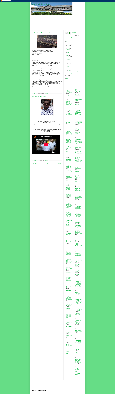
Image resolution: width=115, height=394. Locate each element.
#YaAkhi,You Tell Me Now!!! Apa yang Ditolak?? (78, 203)
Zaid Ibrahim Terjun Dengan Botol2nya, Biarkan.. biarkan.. (78, 215)
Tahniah (76, 148)
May (68, 52)
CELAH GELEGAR (78, 206)
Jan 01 (69, 70)
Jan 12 (69, 64)
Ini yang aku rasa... (78, 346)
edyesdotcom (68, 139)
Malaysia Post (68, 349)
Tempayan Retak (68, 194)
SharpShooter (68, 174)
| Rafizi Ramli (68, 131)
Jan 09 (69, 66)
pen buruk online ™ (69, 159)
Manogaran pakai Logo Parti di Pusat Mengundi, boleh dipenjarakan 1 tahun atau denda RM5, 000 (78, 209)
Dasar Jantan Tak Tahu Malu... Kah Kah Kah (69, 248)
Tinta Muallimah (78, 277)
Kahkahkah (77, 271)
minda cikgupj (77, 132)
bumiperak (67, 276)
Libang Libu (77, 213)
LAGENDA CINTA (69, 233)
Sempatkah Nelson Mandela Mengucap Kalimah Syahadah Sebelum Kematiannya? (68, 316)
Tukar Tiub (77, 171)
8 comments (47, 93)
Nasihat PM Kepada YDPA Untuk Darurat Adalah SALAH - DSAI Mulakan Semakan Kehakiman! (69, 142)
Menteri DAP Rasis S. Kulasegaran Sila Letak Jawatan (78, 227)
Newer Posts (34, 163)
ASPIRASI (67, 344)
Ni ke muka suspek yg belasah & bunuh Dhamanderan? (69, 341)
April (68, 53)
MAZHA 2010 (68, 187)
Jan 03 (69, 67)
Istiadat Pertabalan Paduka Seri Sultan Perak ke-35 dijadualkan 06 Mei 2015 (68, 279)
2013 (67, 41)
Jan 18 (69, 60)
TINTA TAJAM (68, 203)
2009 (67, 78)
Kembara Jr (68, 308)
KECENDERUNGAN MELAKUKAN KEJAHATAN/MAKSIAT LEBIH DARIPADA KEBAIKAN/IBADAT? (78, 135)
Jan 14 (69, 63)
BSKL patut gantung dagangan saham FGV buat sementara (78, 255)
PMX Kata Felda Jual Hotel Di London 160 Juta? (69, 104)
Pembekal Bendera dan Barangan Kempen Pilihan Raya (69, 176)
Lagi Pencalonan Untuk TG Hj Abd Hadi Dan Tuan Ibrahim (78, 309)
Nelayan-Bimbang (78, 270)
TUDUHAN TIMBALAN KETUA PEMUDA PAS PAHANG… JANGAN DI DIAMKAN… (69, 268)
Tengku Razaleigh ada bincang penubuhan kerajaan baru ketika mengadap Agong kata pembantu (78, 196)
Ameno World (77, 175)
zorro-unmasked (78, 330)
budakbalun (74, 32)
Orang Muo (77, 104)
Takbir (67, 257)
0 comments (47, 160)
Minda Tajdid (77, 219)
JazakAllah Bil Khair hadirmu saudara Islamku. (68, 254)
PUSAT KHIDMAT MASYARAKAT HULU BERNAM (78, 314)
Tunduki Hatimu (68, 272)
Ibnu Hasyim (68, 122)
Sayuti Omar (77, 94)
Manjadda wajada (68, 290)
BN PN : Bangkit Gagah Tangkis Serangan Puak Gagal (69, 91)
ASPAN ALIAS (77, 253)
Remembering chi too (69, 114)
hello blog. (76, 250)
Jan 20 (69, 59)
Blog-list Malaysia (78, 225)
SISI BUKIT (77, 201)
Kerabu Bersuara (78, 126)
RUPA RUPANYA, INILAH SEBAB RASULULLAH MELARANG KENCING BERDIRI (68, 190)
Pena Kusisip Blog (69, 320)
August (68, 48)
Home (47, 163)
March (68, 55)
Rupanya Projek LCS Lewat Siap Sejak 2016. (78, 177)
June (68, 51)
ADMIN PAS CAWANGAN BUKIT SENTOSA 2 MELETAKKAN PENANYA (69, 224)
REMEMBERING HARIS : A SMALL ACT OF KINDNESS (69, 98)
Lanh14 (67, 125)
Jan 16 (69, 62)
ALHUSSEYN (77, 230)
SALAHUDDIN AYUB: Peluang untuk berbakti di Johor (69, 346)
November (69, 44)
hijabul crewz (68, 313)
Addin (67, 353)
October (68, 45)
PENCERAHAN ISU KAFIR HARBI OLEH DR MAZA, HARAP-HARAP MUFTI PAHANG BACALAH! (69, 206)
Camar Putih (77, 334)
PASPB (76, 292)
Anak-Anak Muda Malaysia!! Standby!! (42, 33)
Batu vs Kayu (68, 146)
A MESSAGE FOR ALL (78, 331)
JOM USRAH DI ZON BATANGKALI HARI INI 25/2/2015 (78, 317)
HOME (76, 371)
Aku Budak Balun (69, 335)
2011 (67, 75)
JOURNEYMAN (68, 330)
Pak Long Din (77, 366)
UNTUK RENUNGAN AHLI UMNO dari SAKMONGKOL (78, 343)
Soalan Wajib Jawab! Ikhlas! (39, 96)
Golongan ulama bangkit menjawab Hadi (77, 96)
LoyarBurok (68, 113)
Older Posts (60, 163)
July (68, 49)
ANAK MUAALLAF (69, 326)
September (69, 46)
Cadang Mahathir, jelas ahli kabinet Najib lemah (69, 310)
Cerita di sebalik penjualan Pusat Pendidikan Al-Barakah (78, 232)
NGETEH (76, 101)
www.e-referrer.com (57, 385)
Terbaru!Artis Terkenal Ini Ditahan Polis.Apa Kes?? (69, 286)
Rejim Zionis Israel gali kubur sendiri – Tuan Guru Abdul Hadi (78, 154)
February (68, 56)
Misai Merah (68, 154)
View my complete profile (69, 37)
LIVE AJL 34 (67, 152)
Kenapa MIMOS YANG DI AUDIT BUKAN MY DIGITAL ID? (78, 115)
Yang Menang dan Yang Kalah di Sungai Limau (69, 322)
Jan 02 (69, 69)
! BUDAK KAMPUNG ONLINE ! (77, 353)
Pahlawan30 (68, 351)
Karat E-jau (77, 274)
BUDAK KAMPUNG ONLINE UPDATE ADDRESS (78, 356)
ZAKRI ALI (67, 228)
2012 (67, 42)
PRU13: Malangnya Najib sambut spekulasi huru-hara (78, 361)
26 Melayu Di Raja (78, 359)
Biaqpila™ (67, 151)
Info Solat (67, 336)
